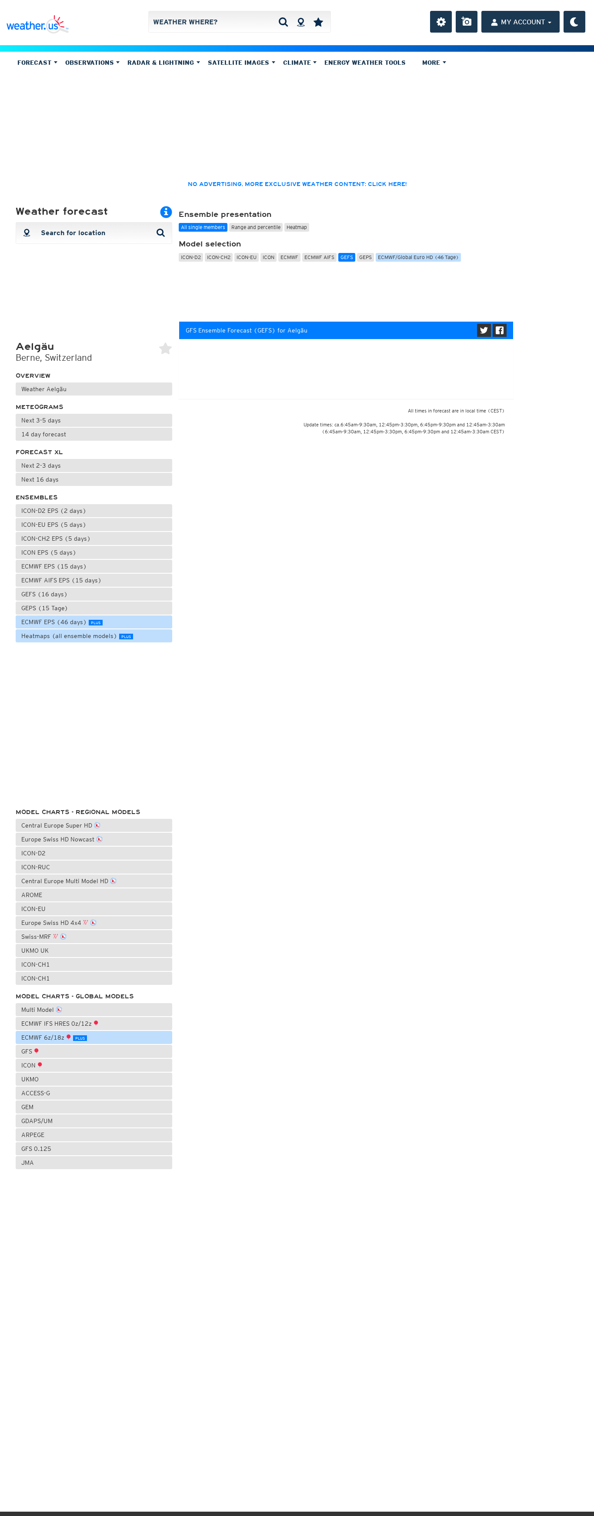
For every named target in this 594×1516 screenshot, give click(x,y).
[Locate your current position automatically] (300, 22)
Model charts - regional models (78, 812)
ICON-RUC (35, 867)
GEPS (365, 257)
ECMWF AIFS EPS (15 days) (61, 580)
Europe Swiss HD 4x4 (52, 922)
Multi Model (38, 1009)
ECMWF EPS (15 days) (54, 566)
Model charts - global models (75, 996)
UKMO (30, 1079)
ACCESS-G (35, 1093)
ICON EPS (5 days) (49, 552)
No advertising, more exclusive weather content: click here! (297, 184)
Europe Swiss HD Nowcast (58, 839)
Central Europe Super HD (57, 825)
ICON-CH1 (35, 964)
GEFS (346, 257)
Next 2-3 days (41, 465)
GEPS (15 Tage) (44, 608)
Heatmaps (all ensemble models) (76, 635)
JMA (27, 1162)
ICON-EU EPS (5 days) (54, 524)
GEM (27, 1107)
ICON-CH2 (218, 257)
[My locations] (318, 22)
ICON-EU (33, 908)
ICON (29, 1065)
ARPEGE (32, 1134)
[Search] (283, 22)
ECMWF (289, 257)
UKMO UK (35, 950)
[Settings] (441, 22)
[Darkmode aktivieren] (574, 22)
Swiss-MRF (37, 936)
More (432, 62)
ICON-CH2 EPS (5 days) (56, 538)
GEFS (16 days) (44, 594)
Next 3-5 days (41, 420)
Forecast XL (39, 452)
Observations (90, 62)
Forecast (35, 62)
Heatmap (297, 227)
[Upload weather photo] (466, 22)
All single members (203, 227)
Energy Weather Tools (365, 62)
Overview (33, 375)
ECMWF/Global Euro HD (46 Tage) (418, 257)
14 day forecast (43, 434)
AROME (31, 894)
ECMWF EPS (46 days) (60, 621)
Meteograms (39, 407)
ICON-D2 (33, 853)
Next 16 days (40, 479)
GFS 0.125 (36, 1148)
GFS (27, 1051)
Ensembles (37, 497)
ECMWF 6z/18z (53, 1037)
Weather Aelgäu (44, 389)
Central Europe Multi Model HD (65, 881)
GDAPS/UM (37, 1120)
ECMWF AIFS (319, 257)
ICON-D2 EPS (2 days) (54, 510)
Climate (298, 62)
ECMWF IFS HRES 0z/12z (57, 1023)
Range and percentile (255, 227)
